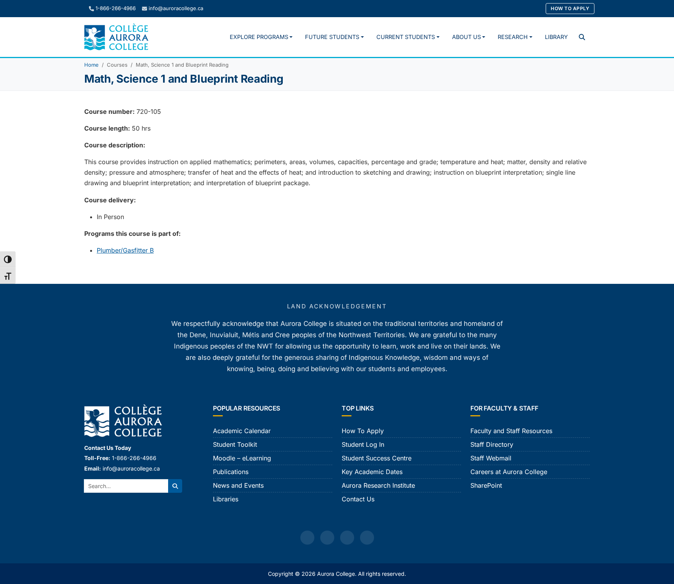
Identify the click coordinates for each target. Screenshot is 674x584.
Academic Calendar (242, 431)
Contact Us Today (107, 447)
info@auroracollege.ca (176, 8)
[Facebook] (307, 538)
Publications (230, 472)
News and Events (238, 485)
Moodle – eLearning (242, 458)
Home (91, 65)
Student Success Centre (376, 458)
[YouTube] (347, 538)
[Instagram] (327, 538)
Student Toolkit (235, 444)
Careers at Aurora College (508, 472)
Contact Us (358, 499)
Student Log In (363, 444)
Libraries (225, 499)
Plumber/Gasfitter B (125, 250)
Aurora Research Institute (378, 485)
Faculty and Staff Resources (511, 431)
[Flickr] (367, 538)
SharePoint (486, 485)
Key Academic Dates (372, 472)
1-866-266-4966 (116, 8)
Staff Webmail (490, 458)
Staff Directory (491, 444)
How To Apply (570, 8)
